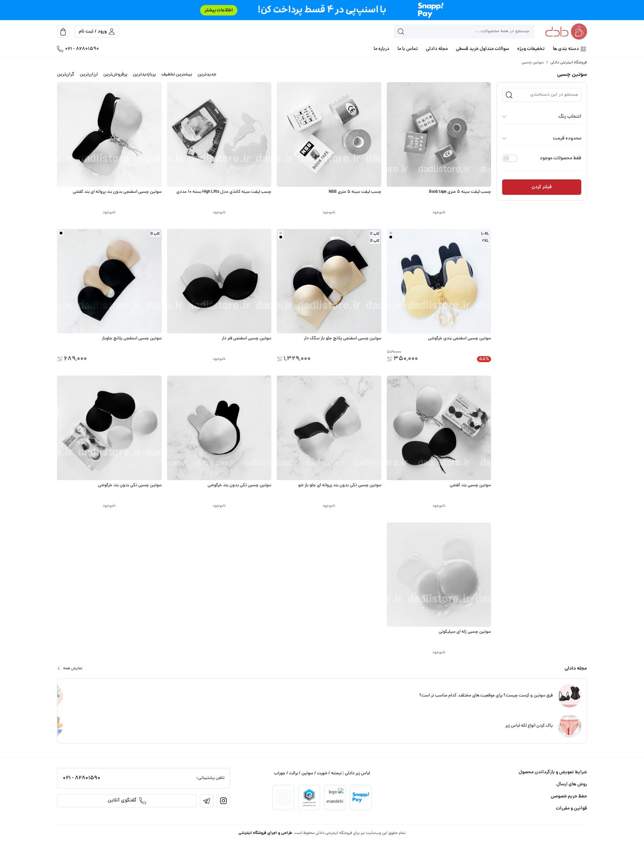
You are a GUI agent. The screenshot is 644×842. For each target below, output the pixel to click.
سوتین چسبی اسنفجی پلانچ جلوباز (132, 338)
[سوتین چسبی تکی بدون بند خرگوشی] (219, 428)
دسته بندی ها (566, 49)
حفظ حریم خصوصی (569, 796)
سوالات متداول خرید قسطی (482, 49)
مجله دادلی (437, 49)
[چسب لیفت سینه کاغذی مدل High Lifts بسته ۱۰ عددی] (219, 134)
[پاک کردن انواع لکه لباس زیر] (569, 726)
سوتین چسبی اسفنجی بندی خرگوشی (459, 338)
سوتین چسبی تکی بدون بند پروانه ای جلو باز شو (339, 485)
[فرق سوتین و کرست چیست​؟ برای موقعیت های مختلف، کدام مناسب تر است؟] (569, 696)
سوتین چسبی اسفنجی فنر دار (246, 338)
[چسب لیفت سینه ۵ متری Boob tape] (439, 134)
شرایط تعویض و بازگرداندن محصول (553, 772)
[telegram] (206, 800)
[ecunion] (309, 797)
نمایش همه (73, 668)
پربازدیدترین (144, 74)
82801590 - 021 (82, 49)
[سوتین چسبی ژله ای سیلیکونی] (439, 574)
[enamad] (283, 797)
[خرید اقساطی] (322, 10)
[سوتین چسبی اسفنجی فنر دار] (219, 281)
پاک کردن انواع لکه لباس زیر (529, 726)
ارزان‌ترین (89, 74)
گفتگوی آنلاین (122, 800)
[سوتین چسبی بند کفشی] (439, 428)
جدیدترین (207, 74)
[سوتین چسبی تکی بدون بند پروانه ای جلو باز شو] (329, 428)
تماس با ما (407, 49)
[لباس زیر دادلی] (566, 32)
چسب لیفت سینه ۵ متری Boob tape (460, 192)
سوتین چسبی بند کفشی (470, 485)
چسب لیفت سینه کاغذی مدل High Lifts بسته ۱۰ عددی (223, 192)
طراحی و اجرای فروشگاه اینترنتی (265, 833)
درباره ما (381, 49)
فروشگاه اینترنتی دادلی (568, 63)
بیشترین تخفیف (176, 74)
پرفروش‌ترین (115, 74)
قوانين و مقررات (571, 808)
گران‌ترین (65, 74)
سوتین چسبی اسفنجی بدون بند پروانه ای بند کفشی (117, 192)
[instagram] (223, 800)
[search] (401, 31)
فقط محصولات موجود (560, 158)
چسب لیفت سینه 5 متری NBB (355, 192)
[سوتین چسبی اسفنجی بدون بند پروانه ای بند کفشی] (109, 134)
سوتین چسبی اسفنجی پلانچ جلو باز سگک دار (342, 338)
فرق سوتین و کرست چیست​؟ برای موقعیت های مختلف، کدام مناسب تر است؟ (486, 695)
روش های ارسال (571, 784)
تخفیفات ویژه (531, 49)
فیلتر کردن (542, 187)
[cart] (63, 31)
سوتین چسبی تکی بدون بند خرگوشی (239, 485)
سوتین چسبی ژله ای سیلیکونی (465, 632)
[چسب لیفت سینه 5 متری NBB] (329, 134)
